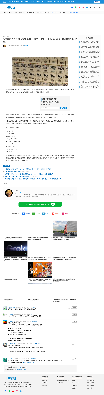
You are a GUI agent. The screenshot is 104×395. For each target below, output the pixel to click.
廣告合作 (44, 383)
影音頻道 (57, 213)
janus (7, 45)
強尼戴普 (11, 314)
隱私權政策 (71, 1)
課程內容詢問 (90, 383)
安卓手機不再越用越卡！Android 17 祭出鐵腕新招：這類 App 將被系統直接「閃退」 (90, 58)
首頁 (4, 36)
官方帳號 (37, 213)
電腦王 (74, 388)
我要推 (74, 307)
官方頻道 (47, 213)
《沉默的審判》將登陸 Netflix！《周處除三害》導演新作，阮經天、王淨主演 (28, 169)
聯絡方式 (44, 385)
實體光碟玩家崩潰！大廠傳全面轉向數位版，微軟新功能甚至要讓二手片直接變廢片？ (90, 87)
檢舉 (37, 307)
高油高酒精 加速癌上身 (9, 299)
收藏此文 (26, 45)
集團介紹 (44, 380)
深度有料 (62, 12)
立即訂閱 (63, 108)
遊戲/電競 (21, 12)
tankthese (11, 358)
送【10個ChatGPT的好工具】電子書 (37, 204)
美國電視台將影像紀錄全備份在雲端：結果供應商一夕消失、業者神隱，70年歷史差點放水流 (33, 179)
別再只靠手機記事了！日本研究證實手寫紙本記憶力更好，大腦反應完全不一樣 (90, 43)
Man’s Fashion (76, 383)
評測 (26, 12)
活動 (38, 12)
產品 (10, 12)
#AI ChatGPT (55, 12)
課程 (49, 12)
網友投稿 (89, 388)
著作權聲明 (60, 383)
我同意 (97, 1)
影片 (34, 12)
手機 (16, 12)
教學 (30, 12)
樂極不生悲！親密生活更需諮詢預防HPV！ (18, 176)
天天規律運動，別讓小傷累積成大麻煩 (13, 237)
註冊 (99, 7)
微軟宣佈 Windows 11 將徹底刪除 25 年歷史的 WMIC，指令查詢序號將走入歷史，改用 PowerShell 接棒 (90, 52)
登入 (95, 7)
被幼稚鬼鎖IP (12, 307)
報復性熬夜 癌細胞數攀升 (12, 171)
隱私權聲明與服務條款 (63, 380)
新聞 (5, 12)
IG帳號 (66, 213)
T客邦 (73, 380)
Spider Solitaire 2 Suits (28, 362)
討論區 (44, 12)
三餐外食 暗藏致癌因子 (33, 299)
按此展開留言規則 (21, 369)
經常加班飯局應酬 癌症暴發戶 (11, 279)
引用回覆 (34, 307)
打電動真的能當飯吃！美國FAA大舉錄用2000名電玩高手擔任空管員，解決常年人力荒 (90, 48)
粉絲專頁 (28, 213)
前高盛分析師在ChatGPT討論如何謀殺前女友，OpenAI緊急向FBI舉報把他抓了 (29, 174)
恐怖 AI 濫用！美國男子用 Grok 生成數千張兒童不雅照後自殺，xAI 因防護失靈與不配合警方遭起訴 (15, 259)
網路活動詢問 (90, 385)
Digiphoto (74, 385)
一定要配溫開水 (13, 343)
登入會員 (18, 367)
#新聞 (5, 183)
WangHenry (12, 321)
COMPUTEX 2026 (73, 12)
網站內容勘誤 (90, 380)
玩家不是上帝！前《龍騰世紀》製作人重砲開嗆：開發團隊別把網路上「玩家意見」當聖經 (90, 72)
